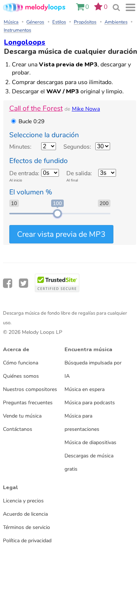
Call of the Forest (36, 108)
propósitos (85, 22)
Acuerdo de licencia (25, 514)
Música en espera (84, 389)
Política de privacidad (27, 540)
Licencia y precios (23, 500)
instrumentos (17, 30)
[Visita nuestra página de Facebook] (7, 283)
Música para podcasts (89, 402)
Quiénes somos (21, 376)
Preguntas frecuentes (28, 402)
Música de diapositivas (90, 442)
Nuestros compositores (30, 389)
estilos (59, 22)
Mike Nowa (86, 109)
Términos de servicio (26, 527)
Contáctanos (17, 429)
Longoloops (24, 42)
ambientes (116, 22)
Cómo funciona (20, 362)
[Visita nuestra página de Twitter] (23, 283)
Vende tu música (22, 415)
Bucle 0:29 (31, 121)
